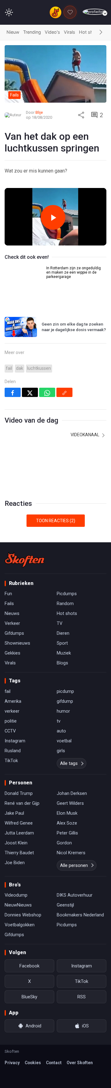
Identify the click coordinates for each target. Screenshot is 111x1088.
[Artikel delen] (81, 115)
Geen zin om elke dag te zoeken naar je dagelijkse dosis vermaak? (74, 327)
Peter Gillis (67, 833)
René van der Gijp (22, 803)
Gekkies (12, 653)
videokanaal (85, 434)
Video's (52, 32)
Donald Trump (19, 793)
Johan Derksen (72, 793)
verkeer (12, 711)
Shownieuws (17, 643)
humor (63, 711)
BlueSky (29, 997)
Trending (32, 32)
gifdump (65, 701)
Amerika (13, 701)
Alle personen (74, 865)
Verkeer (12, 623)
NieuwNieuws (18, 905)
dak (19, 368)
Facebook (29, 966)
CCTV (10, 731)
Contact (54, 1062)
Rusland (13, 750)
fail (9, 368)
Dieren (63, 633)
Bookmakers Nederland (80, 915)
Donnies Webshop (23, 915)
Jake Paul (14, 813)
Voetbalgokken (20, 925)
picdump (65, 691)
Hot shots (89, 32)
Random (65, 603)
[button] (100, 32)
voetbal (64, 741)
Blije (39, 112)
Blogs (62, 663)
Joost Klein (16, 843)
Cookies (33, 1062)
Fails (9, 603)
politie (11, 721)
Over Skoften (80, 1062)
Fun (8, 593)
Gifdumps (14, 633)
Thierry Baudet (19, 852)
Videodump (16, 895)
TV (59, 623)
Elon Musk (67, 813)
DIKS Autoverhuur (74, 895)
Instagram (15, 741)
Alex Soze (67, 823)
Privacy (12, 1062)
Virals (69, 32)
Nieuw (12, 32)
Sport (62, 643)
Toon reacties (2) (55, 520)
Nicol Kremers (71, 852)
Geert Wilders (70, 803)
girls (61, 750)
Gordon (64, 843)
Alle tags (69, 763)
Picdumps (67, 593)
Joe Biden (15, 862)
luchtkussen (39, 368)
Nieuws (12, 613)
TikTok (11, 760)
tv (58, 721)
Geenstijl (65, 905)
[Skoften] (25, 560)
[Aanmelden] (94, 11)
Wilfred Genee (19, 823)
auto (61, 731)
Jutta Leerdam (19, 833)
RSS (81, 997)
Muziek (64, 653)
